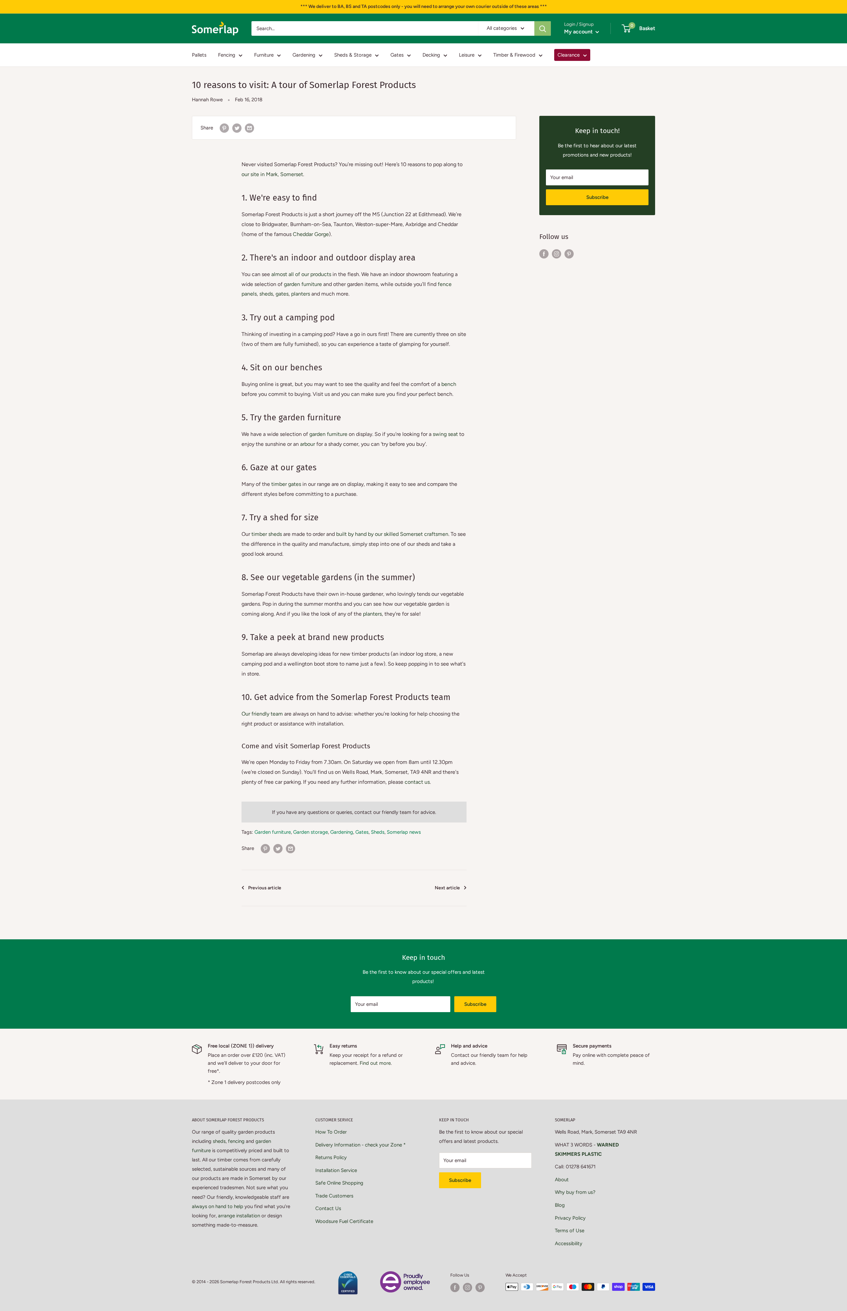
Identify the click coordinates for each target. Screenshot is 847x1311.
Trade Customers (334, 1196)
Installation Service (336, 1170)
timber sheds (266, 534)
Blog (560, 1205)
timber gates (286, 484)
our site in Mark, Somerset (272, 174)
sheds (266, 294)
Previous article (264, 888)
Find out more (375, 1063)
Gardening (303, 55)
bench (448, 384)
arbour (307, 444)
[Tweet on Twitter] (237, 127)
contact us (417, 782)
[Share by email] (249, 127)
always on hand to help (217, 1206)
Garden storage (310, 832)
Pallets (199, 55)
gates (282, 294)
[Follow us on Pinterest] (569, 253)
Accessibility (568, 1243)
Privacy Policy (570, 1218)
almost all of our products (301, 274)
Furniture (264, 55)
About (562, 1180)
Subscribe (597, 197)
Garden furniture (272, 832)
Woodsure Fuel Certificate (344, 1221)
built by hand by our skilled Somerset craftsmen (392, 534)
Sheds (377, 832)
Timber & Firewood (514, 55)
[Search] (542, 28)
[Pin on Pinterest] (224, 127)
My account (579, 31)
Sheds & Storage (353, 55)
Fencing (226, 55)
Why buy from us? (575, 1192)
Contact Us (328, 1208)
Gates (397, 55)
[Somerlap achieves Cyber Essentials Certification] (347, 1275)
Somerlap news (404, 832)
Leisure (466, 55)
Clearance (568, 55)
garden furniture (303, 284)
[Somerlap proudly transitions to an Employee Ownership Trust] (405, 1275)
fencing (236, 1141)
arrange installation (239, 1216)
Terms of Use (569, 1231)
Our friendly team (262, 714)
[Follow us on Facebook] (544, 253)
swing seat (445, 434)
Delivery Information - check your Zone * (360, 1145)
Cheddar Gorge (311, 234)
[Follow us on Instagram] (556, 253)
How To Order (331, 1132)
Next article (447, 888)
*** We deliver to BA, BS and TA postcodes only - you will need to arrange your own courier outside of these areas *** (423, 6)
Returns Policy (331, 1157)
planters (300, 294)
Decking (431, 55)
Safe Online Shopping (339, 1183)
